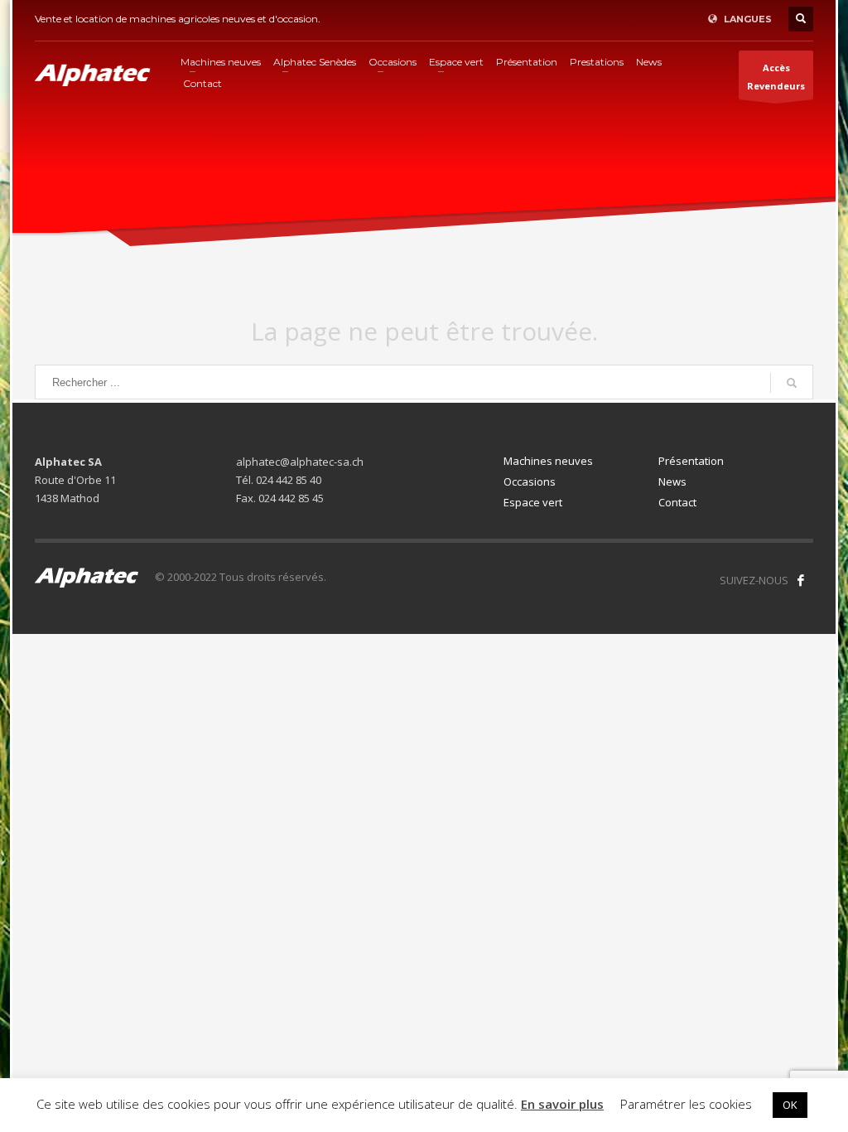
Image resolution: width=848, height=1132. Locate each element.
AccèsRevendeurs (776, 76)
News (672, 481)
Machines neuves (548, 460)
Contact (677, 502)
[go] (791, 382)
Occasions (530, 481)
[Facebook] (800, 580)
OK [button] (790, 1104)
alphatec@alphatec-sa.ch (300, 461)
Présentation (691, 460)
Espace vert (533, 502)
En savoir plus (562, 1104)
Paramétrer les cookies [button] (686, 1104)
